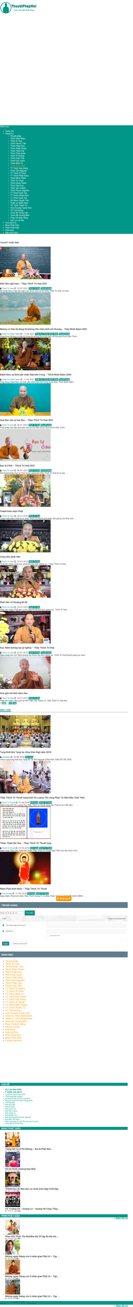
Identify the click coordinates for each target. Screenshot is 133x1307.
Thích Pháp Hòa (17, 146)
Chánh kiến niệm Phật (11, 511)
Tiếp (14, 703)
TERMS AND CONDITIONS (59, 1304)
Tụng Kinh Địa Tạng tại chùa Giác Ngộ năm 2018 (25, 752)
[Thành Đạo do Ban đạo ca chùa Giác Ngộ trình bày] (12, 1186)
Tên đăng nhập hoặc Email (15, 925)
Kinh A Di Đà (10, 1105)
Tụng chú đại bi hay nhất (15, 1094)
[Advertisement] (64, 1062)
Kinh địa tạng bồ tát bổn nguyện (18, 1117)
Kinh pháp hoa (11, 1115)
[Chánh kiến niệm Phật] (25, 506)
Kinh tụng (9, 230)
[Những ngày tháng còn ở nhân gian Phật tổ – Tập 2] (12, 1274)
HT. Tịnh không (16, 210)
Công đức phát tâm (10, 556)
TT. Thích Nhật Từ (14, 994)
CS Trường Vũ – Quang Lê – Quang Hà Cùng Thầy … (32, 1208)
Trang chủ (9, 131)
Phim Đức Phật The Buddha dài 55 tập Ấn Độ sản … (32, 1236)
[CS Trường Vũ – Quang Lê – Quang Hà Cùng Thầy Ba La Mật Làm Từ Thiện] (12, 1206)
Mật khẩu (9, 931)
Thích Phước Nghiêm (19, 190)
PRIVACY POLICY (43, 1304)
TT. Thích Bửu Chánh (15, 996)
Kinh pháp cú (10, 1113)
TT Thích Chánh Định (19, 195)
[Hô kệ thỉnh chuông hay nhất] (12, 1167)
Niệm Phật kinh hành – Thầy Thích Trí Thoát (23, 888)
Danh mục (4, 126)
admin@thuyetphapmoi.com (16, 1304)
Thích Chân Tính (17, 158)
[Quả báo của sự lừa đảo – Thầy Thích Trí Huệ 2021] (25, 415)
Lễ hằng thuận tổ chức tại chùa (17, 1098)
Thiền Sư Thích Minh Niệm (46, 334)
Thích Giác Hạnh (17, 161)
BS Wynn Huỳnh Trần (19, 200)
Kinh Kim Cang (11, 1111)
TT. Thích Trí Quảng (15, 988)
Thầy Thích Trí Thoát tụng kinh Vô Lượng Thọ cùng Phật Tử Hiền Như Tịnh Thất (42, 797)
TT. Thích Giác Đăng (19, 168)
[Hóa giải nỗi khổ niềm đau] (25, 688)
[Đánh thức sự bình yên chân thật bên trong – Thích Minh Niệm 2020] (25, 369)
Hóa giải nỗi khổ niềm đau (14, 693)
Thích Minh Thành (18, 178)
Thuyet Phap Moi (6, 1302)
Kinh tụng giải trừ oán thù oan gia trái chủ (21, 1121)
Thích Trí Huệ (16, 141)
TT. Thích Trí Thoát (14, 1002)
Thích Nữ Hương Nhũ (19, 215)
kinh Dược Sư (10, 1109)
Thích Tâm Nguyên (18, 170)
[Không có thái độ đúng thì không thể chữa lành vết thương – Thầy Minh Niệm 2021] (25, 324)
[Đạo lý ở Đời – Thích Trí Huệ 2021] (25, 460)
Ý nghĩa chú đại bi (13, 1092)
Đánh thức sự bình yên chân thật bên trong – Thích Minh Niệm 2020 (35, 374)
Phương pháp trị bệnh (14, 1096)
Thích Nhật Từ (16, 163)
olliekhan (6, 757)
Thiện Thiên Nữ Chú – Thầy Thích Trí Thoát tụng (25, 843)
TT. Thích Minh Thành (16, 1005)
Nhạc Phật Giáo (12, 225)
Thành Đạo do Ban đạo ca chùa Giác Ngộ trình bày (31, 1188)
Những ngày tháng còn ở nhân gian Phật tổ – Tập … (32, 1256)
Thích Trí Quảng (17, 156)
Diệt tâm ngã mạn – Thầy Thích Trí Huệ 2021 (23, 283)
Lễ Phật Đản (10, 1103)
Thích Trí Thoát (17, 180)
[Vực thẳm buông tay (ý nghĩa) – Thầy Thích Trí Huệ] (25, 643)
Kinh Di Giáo (10, 1107)
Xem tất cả (65, 898)
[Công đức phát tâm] (25, 551)
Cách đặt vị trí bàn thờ (14, 1123)
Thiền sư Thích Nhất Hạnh (18, 1018)
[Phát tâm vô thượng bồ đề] (25, 597)
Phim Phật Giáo (12, 227)
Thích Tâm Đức (17, 185)
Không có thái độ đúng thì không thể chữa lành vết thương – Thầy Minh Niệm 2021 (43, 329)
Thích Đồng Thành (18, 183)
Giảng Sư (9, 133)
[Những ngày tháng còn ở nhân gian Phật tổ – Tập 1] (12, 1294)
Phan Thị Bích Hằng (19, 218)
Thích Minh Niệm (17, 138)
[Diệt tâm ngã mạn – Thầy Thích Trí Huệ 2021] (25, 278)
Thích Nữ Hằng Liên (19, 213)
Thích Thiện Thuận (18, 148)
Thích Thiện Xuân (17, 153)
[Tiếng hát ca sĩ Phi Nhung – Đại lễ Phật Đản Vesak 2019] (12, 1147)
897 (10, 703)
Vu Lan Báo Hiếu (13, 1089)
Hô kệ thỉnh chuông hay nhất (20, 1169)
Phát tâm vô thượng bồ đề (13, 602)
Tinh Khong (7, 893)
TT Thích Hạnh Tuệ (18, 193)
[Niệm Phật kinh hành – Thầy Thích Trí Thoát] (25, 883)
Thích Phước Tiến (18, 143)
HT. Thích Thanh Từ (18, 205)
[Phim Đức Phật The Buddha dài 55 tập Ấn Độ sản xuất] (12, 1234)
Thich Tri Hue (8, 288)
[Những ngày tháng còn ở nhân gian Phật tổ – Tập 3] (12, 1254)
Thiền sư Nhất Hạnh (19, 203)
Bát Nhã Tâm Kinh (12, 1119)
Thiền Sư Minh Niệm (11, 334)
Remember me (55, 936)
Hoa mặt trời (10, 222)
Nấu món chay (11, 232)
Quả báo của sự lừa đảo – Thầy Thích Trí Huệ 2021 (26, 420)
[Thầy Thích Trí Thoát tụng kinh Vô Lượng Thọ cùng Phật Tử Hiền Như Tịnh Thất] (25, 792)
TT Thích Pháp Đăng (19, 175)
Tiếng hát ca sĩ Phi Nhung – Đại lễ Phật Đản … (29, 1149)
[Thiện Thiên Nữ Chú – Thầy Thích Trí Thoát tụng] (25, 838)
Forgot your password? (117, 919)
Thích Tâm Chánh (17, 188)
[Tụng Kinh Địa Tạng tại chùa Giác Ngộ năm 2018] (25, 747)
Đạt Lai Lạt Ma (17, 220)
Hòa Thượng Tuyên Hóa (20, 208)
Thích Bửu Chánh (17, 166)
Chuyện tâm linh (13, 1040)
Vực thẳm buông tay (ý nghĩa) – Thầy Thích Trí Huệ (27, 647)
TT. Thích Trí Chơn (18, 173)
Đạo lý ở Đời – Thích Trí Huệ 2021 (17, 465)
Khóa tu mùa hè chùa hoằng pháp (19, 1100)
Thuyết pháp (15, 136)
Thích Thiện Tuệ (17, 151)
